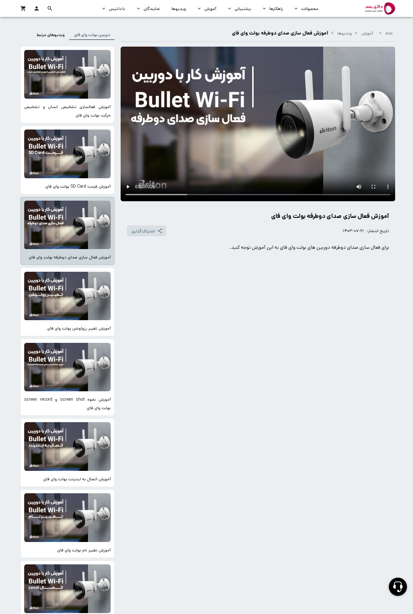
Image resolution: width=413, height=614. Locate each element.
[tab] (92, 34)
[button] (50, 8)
